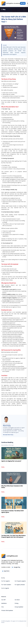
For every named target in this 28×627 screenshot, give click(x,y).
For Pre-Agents (5, 581)
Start (24, 3)
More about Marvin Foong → (8, 434)
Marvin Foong (6, 426)
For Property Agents (20, 581)
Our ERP (3, 600)
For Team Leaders (6, 584)
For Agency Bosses (20, 584)
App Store (6, 571)
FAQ (2, 607)
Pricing (16, 603)
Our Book (17, 600)
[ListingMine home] (10, 3)
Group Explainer (19, 607)
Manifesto (4, 603)
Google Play (17, 567)
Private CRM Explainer (7, 610)
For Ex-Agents (5, 588)
